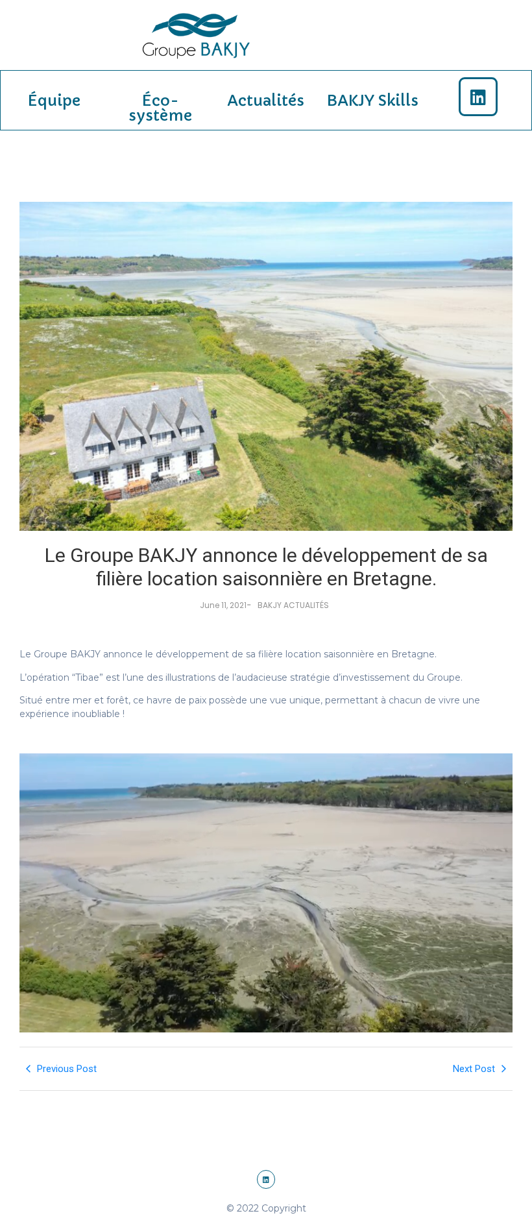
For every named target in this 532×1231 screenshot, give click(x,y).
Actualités (265, 100)
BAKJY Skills (372, 100)
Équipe (53, 100)
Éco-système (159, 108)
